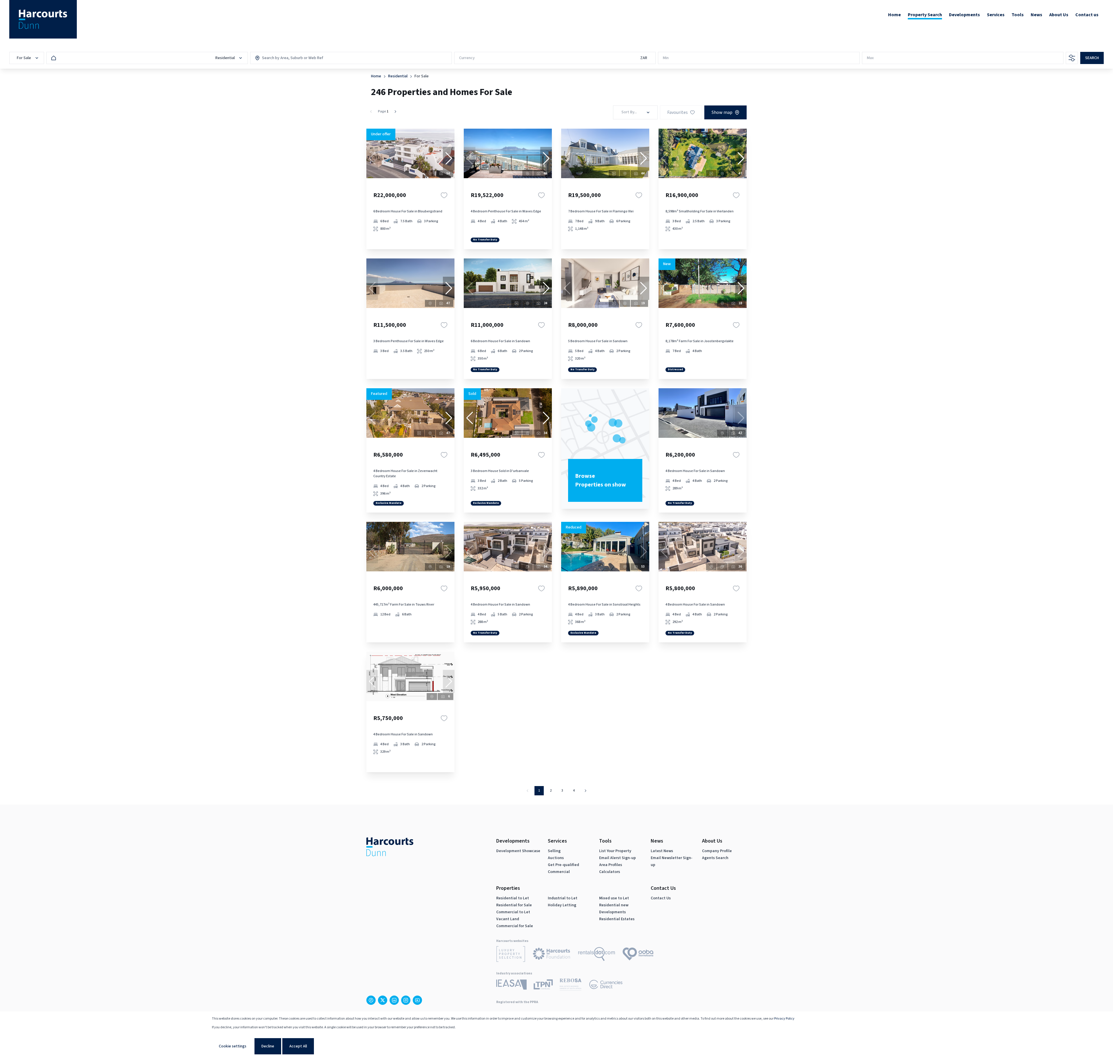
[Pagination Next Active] (395, 111)
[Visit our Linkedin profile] (394, 1000)
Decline (267, 1046)
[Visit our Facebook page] (371, 1000)
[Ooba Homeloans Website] (638, 955)
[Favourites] (444, 195)
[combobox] (287, 58)
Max (870, 58)
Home (376, 76)
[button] (448, 158)
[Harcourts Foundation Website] (551, 954)
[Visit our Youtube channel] (417, 1000)
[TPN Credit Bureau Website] (543, 985)
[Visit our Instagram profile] (405, 1000)
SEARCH (1092, 58)
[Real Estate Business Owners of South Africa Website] (570, 985)
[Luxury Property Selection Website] (510, 955)
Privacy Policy (784, 1018)
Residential (398, 76)
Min (666, 58)
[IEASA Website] (511, 985)
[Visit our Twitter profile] (382, 1000)
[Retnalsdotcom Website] (596, 955)
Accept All (298, 1046)
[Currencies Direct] (605, 985)
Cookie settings (232, 1046)
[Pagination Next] (585, 790)
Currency (467, 58)
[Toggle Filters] (1072, 58)
